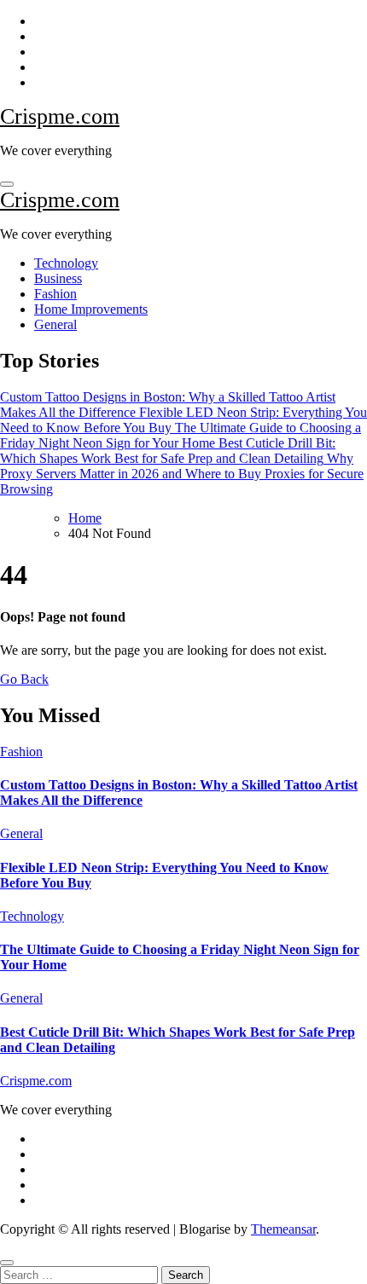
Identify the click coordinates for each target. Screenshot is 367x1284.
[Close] (7, 1262)
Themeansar (283, 1229)
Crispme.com (59, 116)
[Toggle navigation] (7, 184)
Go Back (24, 679)
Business (58, 278)
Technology (66, 263)
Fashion (55, 293)
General (55, 324)
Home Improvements (91, 309)
